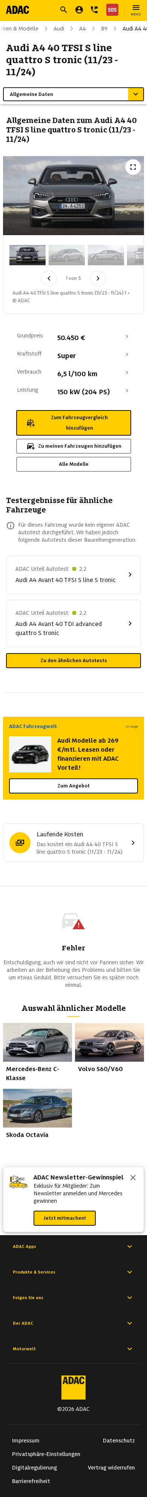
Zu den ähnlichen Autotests (73, 660)
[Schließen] (133, 1178)
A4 (82, 28)
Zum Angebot (73, 786)
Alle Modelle (74, 464)
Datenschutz (119, 1440)
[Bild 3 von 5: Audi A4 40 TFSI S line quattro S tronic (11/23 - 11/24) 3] (106, 255)
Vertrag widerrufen (111, 1467)
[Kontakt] (94, 9)
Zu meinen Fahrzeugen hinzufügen (79, 446)
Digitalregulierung (34, 1467)
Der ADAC (23, 1323)
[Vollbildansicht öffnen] (133, 167)
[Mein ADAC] (79, 9)
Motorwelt (24, 1348)
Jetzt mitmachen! (64, 1218)
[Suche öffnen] (63, 9)
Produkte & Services (34, 1272)
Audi (59, 28)
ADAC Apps (24, 1246)
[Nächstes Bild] (98, 278)
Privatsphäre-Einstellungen (46, 1454)
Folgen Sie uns (28, 1297)
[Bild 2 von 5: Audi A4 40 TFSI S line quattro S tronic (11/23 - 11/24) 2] (67, 255)
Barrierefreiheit (31, 1481)
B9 (104, 28)
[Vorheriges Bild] (49, 278)
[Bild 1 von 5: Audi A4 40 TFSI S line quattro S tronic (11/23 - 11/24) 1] (27, 255)
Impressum (26, 1440)
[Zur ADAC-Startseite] (17, 10)
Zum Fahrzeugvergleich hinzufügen (79, 422)
